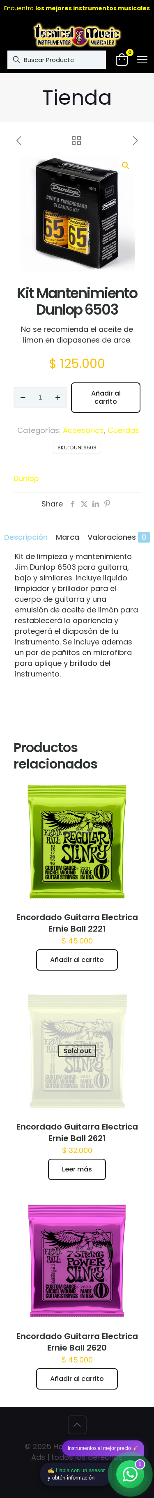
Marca (67, 537)
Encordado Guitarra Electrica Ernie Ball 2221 (77, 922)
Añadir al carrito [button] (77, 959)
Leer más (77, 1169)
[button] (126, 165)
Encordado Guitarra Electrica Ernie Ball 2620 (77, 1341)
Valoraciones (116, 537)
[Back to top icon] (77, 1424)
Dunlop (26, 478)
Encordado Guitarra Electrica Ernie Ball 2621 (77, 1132)
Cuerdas (123, 430)
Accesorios (83, 430)
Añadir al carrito (106, 397)
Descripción (26, 537)
